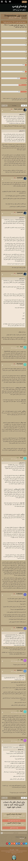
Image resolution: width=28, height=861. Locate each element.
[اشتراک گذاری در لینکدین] (9, 844)
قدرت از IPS (14, 853)
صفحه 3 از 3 (14, 105)
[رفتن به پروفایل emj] (25, 660)
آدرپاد (21, 346)
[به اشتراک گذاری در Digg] (19, 844)
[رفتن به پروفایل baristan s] (25, 671)
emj (22, 660)
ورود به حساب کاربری (14, 827)
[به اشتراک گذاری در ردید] (14, 844)
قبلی (23, 105)
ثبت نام (10, 98)
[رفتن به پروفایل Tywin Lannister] (25, 109)
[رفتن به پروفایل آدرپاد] (25, 347)
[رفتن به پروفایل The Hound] (25, 364)
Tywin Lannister (18, 109)
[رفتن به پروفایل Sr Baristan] (25, 594)
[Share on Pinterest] (7, 844)
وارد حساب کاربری (21, 98)
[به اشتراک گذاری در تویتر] (26, 844)
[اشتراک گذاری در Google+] (21, 844)
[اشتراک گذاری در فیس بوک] (24, 844)
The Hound (20, 364)
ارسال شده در (17, 110)
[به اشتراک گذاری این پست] (2, 110)
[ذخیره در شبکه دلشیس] (17, 844)
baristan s (20, 670)
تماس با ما (12, 850)
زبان (17, 850)
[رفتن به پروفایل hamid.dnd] (25, 178)
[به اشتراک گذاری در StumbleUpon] (12, 844)
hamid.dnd (20, 178)
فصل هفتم (11, 18)
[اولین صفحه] (26, 106)
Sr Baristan (20, 594)
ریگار (23, 18)
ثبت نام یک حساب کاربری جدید (14, 820)
